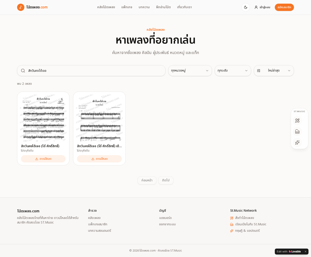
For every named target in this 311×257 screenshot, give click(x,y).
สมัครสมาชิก (284, 7)
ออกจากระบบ (167, 224)
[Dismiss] (305, 251)
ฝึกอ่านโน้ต (163, 7)
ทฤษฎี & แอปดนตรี (247, 231)
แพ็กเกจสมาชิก (97, 224)
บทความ (144, 7)
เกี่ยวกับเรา (184, 7)
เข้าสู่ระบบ (265, 7)
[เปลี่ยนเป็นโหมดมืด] (246, 7)
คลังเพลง (94, 218)
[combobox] (190, 70)
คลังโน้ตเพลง (106, 7)
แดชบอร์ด (165, 218)
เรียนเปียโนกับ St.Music (250, 224)
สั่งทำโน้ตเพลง (244, 218)
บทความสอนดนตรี (99, 231)
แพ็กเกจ (126, 7)
